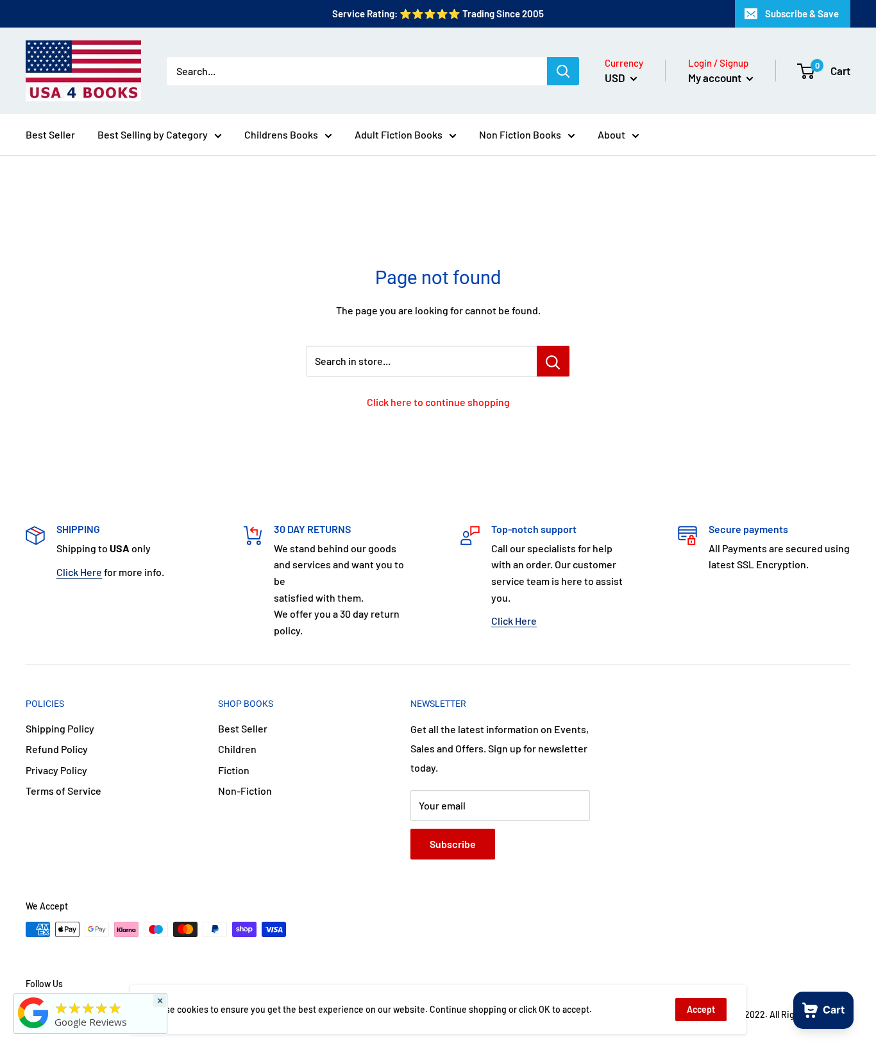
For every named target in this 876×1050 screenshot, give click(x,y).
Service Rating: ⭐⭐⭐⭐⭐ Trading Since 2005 (438, 13)
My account (715, 77)
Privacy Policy (56, 770)
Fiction (233, 770)
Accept (701, 1009)
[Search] (563, 71)
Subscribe (453, 844)
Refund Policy (57, 749)
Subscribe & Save (802, 13)
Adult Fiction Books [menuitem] (398, 134)
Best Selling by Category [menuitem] (152, 134)
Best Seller (242, 728)
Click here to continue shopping (438, 402)
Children (237, 749)
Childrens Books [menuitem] (281, 134)
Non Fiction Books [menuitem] (520, 134)
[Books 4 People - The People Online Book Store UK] (33, 1028)
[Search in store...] (553, 361)
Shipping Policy (60, 728)
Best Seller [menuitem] (50, 134)
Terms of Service (63, 790)
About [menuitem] (611, 134)
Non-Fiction (245, 790)
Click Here (79, 572)
